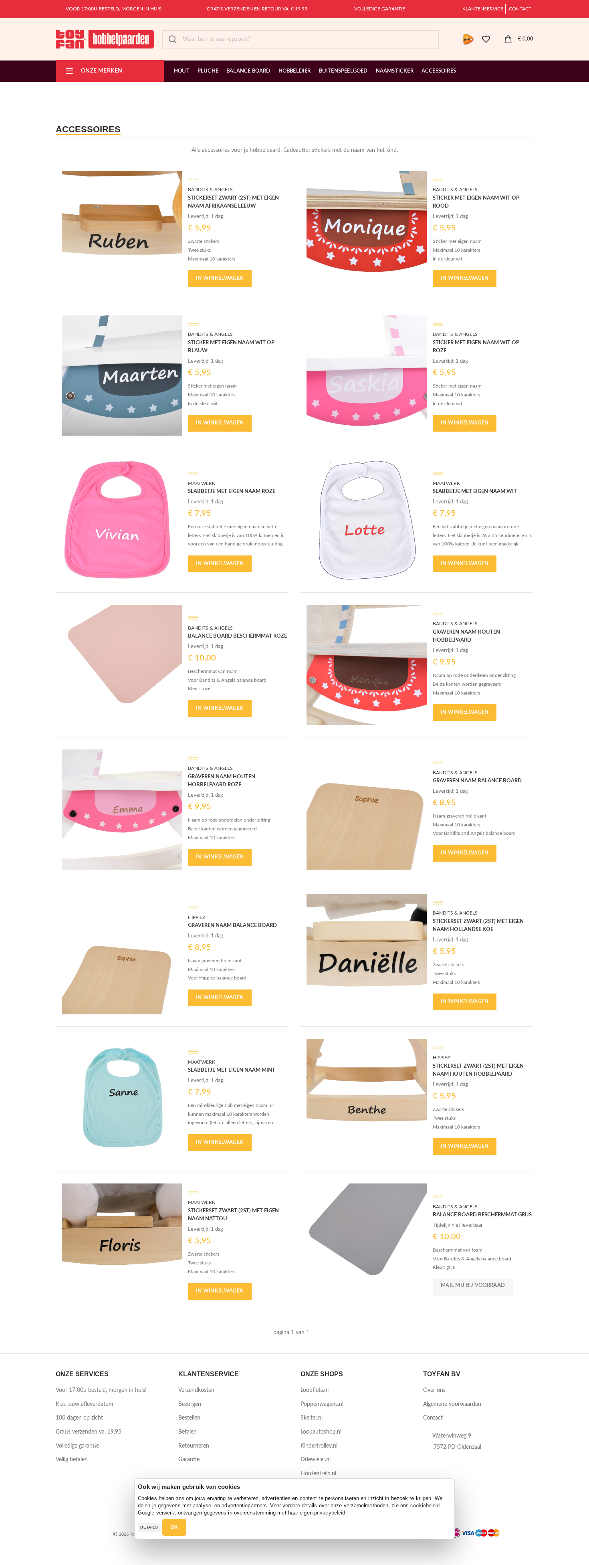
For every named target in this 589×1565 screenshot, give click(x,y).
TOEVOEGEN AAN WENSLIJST (176, 184)
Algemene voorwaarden (452, 1404)
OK (174, 1527)
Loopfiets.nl (315, 1390)
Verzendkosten (196, 1390)
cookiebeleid (425, 1505)
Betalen (187, 1432)
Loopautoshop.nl (321, 1432)
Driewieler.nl (316, 1459)
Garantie (189, 1459)
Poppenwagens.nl (322, 1404)
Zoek (173, 39)
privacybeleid (329, 1513)
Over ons (434, 1390)
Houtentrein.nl (318, 1473)
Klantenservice (482, 8)
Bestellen (189, 1418)
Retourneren (193, 1446)
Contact (520, 8)
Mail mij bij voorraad (473, 1285)
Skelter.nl (312, 1418)
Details (149, 1527)
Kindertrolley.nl (319, 1446)
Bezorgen (189, 1404)
